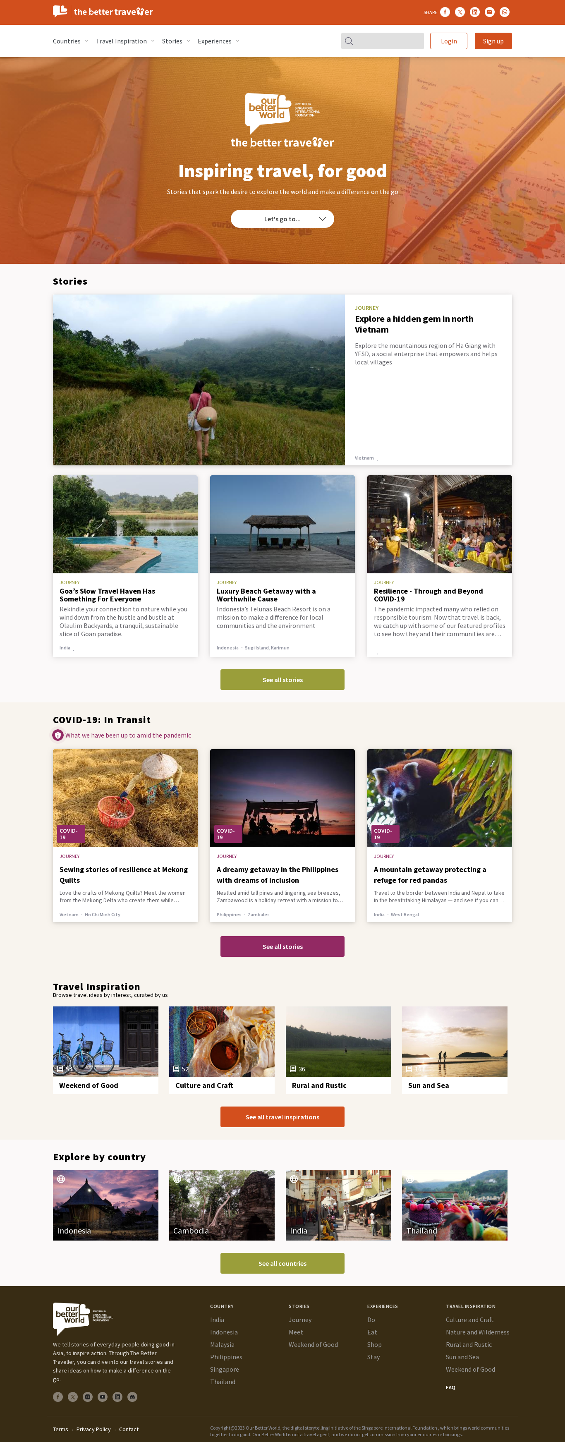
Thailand (222, 1381)
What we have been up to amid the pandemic (128, 735)
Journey (300, 1319)
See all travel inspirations (282, 1117)
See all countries (282, 1263)
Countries (67, 41)
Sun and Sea (462, 1357)
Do (371, 1319)
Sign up (493, 41)
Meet (296, 1332)
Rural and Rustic (469, 1344)
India (364, 914)
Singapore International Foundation (399, 1428)
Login (449, 41)
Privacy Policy (94, 1429)
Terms (60, 1429)
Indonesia (224, 1332)
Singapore (224, 1369)
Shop (374, 1344)
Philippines (223, 914)
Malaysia (222, 1344)
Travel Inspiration (121, 41)
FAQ (451, 1387)
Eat (372, 1332)
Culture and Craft (470, 1319)
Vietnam (364, 458)
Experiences (215, 41)
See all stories (283, 679)
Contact (129, 1429)
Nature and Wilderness (478, 1332)
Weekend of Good (313, 1344)
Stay (373, 1357)
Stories (172, 41)
